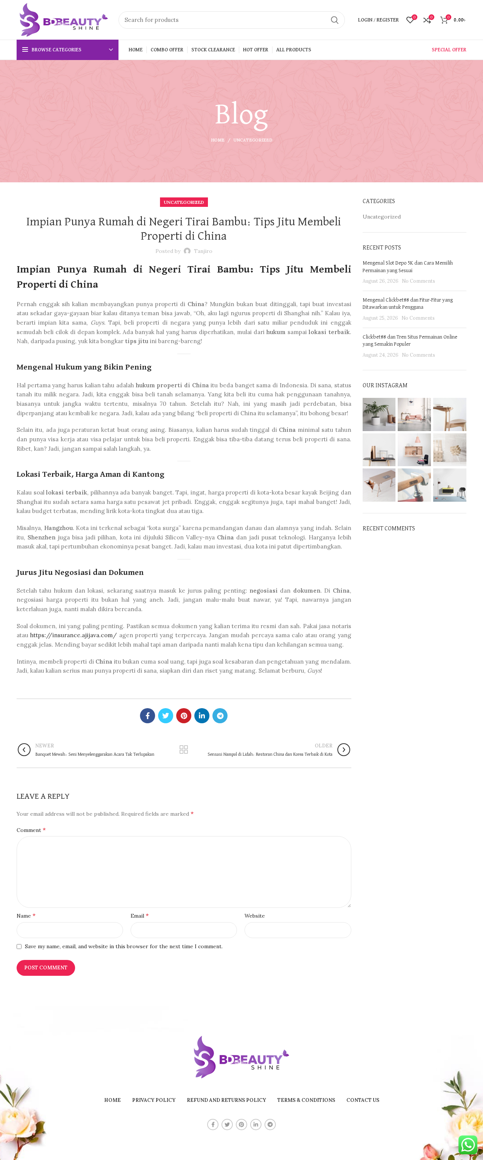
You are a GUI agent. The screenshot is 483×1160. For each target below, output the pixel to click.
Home (218, 140)
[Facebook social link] (147, 715)
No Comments (418, 281)
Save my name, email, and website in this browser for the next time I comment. (124, 946)
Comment (31, 829)
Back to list (183, 749)
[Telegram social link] (220, 715)
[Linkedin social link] (201, 715)
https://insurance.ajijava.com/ (73, 635)
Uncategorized (253, 140)
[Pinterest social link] (183, 715)
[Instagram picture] (379, 414)
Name (26, 915)
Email (140, 915)
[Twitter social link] (165, 715)
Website (255, 915)
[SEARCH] (334, 20)
